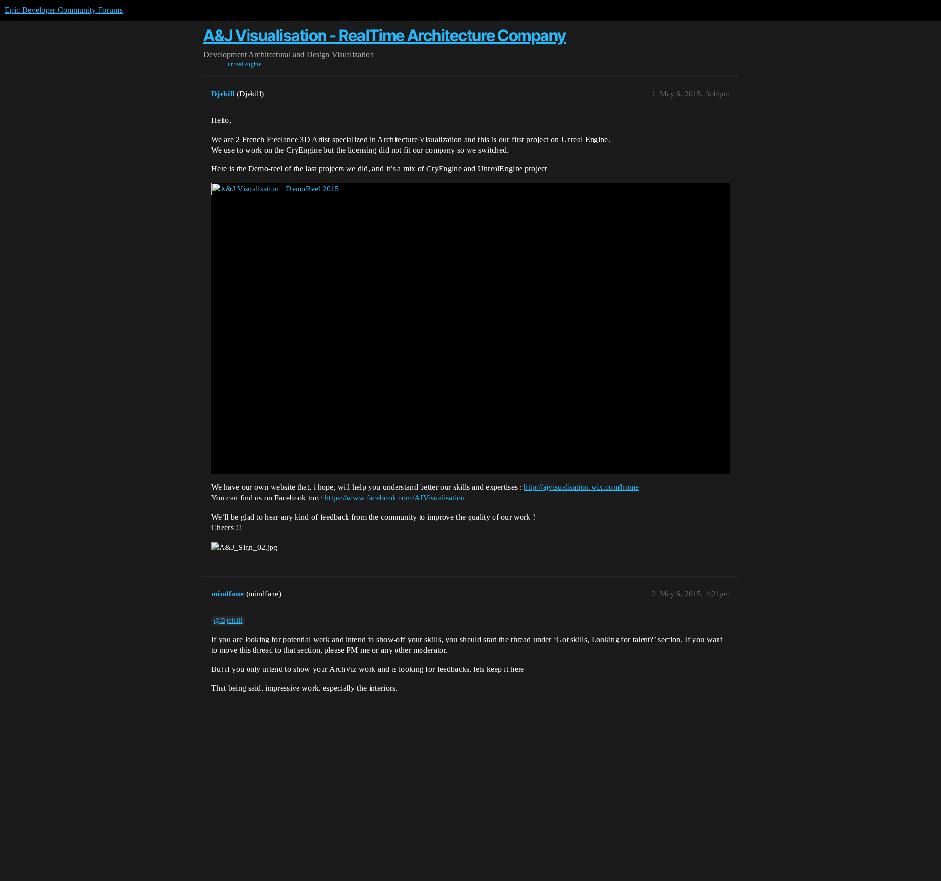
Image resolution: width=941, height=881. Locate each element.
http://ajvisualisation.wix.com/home (581, 487)
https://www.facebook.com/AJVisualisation (395, 498)
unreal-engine (244, 64)
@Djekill (228, 620)
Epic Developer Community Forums (64, 10)
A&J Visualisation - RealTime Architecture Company (384, 35)
